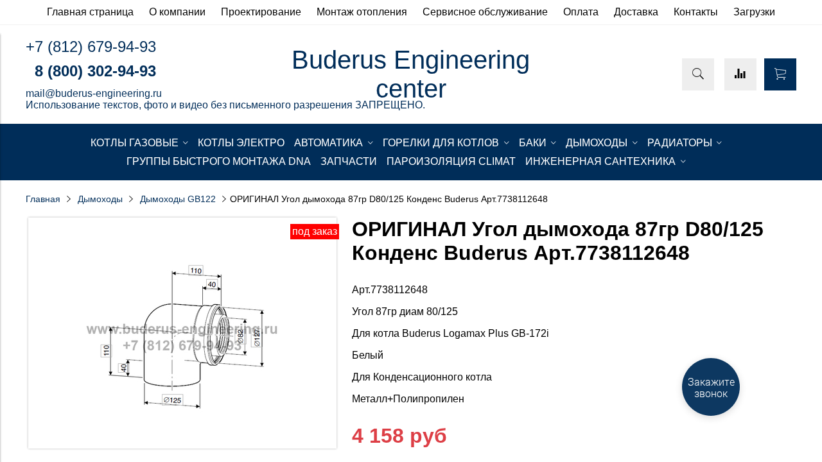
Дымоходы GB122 (178, 199)
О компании (177, 11)
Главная (43, 199)
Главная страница (90, 11)
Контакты (696, 11)
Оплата (581, 11)
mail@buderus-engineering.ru (94, 93)
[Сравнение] (740, 74)
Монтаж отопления (362, 11)
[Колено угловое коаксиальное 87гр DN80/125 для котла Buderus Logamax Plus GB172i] (182, 445)
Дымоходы (100, 199)
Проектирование (261, 11)
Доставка (636, 11)
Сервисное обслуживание (485, 11)
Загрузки (754, 11)
